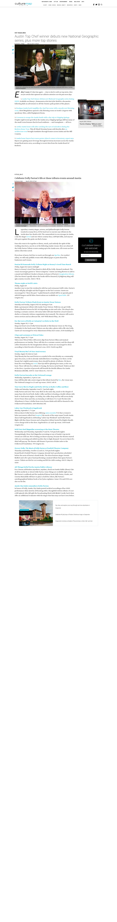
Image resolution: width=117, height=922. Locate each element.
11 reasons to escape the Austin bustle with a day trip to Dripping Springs (42, 117)
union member (50, 413)
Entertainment (63, 1)
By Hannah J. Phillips (19, 43)
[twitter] (96, 5)
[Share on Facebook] (13, 46)
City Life (56, 1)
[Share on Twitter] (13, 50)
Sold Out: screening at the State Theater (37, 429)
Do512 (35, 363)
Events (75, 5)
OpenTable (62, 295)
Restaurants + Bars (47, 1)
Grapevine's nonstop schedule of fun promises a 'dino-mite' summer (73, 521)
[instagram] (99, 5)
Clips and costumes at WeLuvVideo (29, 335)
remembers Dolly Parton (38, 486)
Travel (70, 1)
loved (29, 237)
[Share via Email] (13, 53)
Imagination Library (66, 274)
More (80, 5)
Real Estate (77, 1)
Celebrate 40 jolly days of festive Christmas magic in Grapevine (72, 514)
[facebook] (94, 5)
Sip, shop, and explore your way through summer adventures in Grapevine (72, 506)
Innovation (70, 5)
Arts (83, 1)
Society (45, 5)
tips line (57, 255)
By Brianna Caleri (19, 181)
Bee (59, 380)
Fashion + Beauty (61, 5)
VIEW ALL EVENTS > (98, 126)
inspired (39, 415)
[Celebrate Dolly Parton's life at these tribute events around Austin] (45, 204)
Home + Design (52, 5)
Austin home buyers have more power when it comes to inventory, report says (44, 138)
